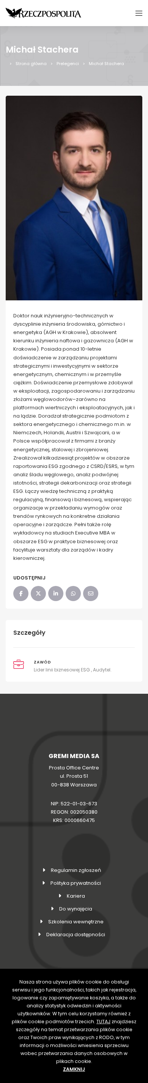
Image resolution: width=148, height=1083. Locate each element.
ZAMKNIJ (74, 1069)
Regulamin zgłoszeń (76, 870)
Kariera (76, 896)
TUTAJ (103, 1021)
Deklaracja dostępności (75, 934)
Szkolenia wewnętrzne (76, 921)
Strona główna (31, 64)
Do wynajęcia (75, 908)
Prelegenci (68, 64)
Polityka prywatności (75, 883)
